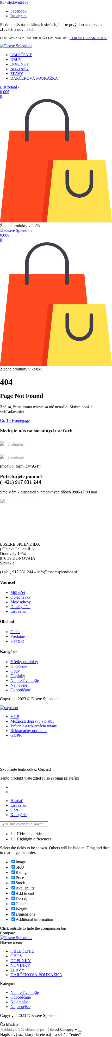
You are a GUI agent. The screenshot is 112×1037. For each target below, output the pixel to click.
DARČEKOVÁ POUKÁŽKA (34, 78)
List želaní (18, 611)
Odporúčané (20, 690)
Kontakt (17, 641)
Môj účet (17, 592)
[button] (14, 2)
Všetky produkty (24, 661)
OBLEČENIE (21, 55)
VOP (14, 716)
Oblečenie (18, 666)
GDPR (16, 735)
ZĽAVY (16, 74)
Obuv (15, 671)
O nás (15, 631)
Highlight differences (33, 839)
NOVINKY (19, 69)
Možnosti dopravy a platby (32, 721)
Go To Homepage (15, 420)
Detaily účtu (20, 606)
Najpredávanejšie (24, 680)
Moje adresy (20, 602)
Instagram (16, 444)
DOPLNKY (19, 64)
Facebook (16, 457)
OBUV (16, 59)
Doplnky (17, 676)
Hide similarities (29, 834)
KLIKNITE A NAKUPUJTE (88, 38)
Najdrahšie (19, 1002)
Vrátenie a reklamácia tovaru (33, 726)
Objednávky (20, 597)
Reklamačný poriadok (28, 730)
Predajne (17, 636)
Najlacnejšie (20, 1006)
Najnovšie (18, 685)
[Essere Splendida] (16, 46)
